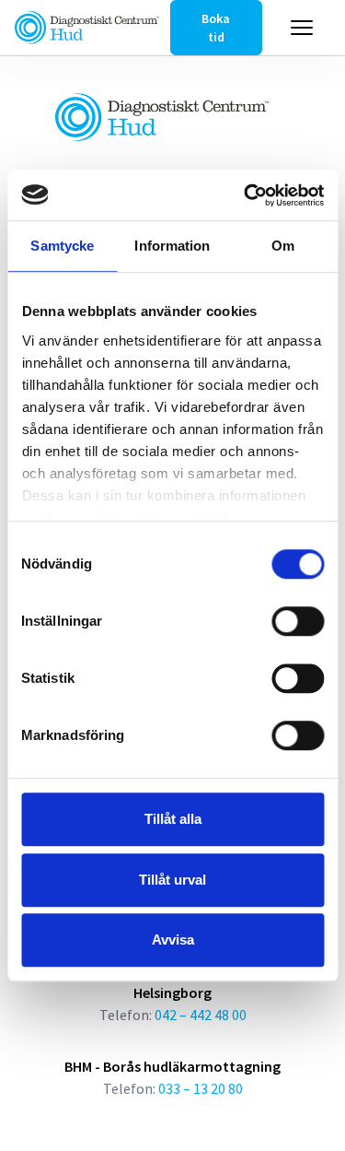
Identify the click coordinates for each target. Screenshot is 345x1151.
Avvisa (173, 939)
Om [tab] (282, 245)
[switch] (297, 621)
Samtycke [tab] (62, 245)
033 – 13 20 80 (200, 1088)
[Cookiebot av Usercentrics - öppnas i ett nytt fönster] (245, 195)
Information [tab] (172, 245)
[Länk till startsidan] (87, 27)
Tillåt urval (172, 879)
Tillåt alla (172, 819)
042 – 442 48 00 (201, 1014)
